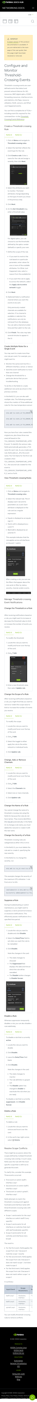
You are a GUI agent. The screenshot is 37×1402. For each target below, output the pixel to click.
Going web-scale (18, 1374)
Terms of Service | (29, 1396)
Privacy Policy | (5, 1396)
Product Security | (27, 1398)
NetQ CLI (18, 135)
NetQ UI (9, 135)
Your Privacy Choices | (17, 1396)
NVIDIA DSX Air (18, 1353)
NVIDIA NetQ (18, 1350)
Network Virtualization (18, 1363)
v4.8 (29, 15)
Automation (18, 1361)
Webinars (18, 1376)
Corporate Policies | (16, 1398)
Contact (3, 1401)
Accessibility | (5, 1398)
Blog (18, 1379)
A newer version (12, 42)
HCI (18, 1366)
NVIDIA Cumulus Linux (18, 1347)
